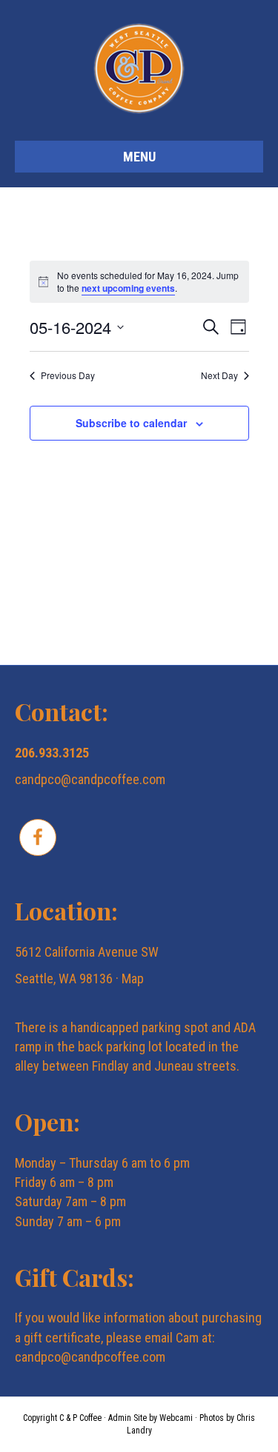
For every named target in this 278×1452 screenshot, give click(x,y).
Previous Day (68, 375)
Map (133, 978)
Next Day (219, 375)
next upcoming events (128, 288)
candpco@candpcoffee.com (90, 779)
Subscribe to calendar (131, 423)
